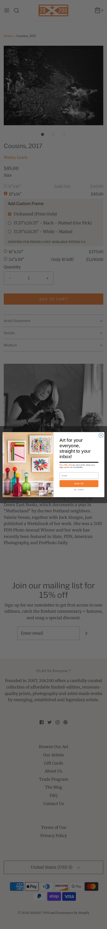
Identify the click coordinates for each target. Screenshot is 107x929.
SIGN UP (79, 484)
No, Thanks (79, 489)
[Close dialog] (101, 435)
